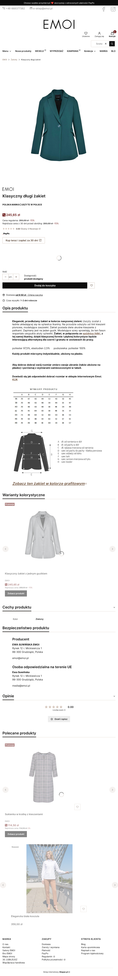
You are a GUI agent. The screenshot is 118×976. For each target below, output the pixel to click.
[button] (112, 43)
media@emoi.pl (21, 685)
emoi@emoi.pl (20, 658)
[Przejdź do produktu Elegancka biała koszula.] (49, 878)
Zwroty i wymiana (50, 947)
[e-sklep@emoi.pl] (31, 8)
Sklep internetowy (55, 972)
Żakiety (14, 59)
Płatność (46, 950)
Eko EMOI (7, 953)
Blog (83, 944)
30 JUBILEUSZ (9, 959)
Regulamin (47, 956)
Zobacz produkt (16, 593)
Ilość (4, 271)
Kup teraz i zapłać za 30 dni (22, 240)
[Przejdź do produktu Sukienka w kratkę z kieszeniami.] (43, 776)
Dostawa (46, 944)
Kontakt (6, 947)
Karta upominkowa (90, 947)
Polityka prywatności (52, 959)
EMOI (4, 59)
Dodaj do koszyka (44, 285)
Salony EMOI (8, 950)
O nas (5, 944)
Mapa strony (8, 956)
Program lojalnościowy (92, 953)
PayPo (45, 953)
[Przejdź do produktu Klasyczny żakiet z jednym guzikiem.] (43, 536)
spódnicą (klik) (91, 333)
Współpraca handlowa (13, 962)
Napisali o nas (88, 950)
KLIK (15, 379)
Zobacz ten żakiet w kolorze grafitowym (48, 483)
